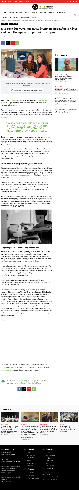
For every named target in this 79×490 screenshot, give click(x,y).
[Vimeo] (73, 1)
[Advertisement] (26, 338)
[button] (75, 14)
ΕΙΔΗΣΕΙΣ (9, 20)
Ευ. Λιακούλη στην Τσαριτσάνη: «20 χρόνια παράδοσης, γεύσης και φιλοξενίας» (67, 429)
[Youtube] (76, 1)
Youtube (37, 478)
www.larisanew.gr (7, 370)
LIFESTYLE (58, 73)
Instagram (31, 475)
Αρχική (3, 20)
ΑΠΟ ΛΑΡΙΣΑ (58, 97)
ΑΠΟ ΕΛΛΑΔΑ (17, 20)
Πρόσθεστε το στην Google (28, 90)
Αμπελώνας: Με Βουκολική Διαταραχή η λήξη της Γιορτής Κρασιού (66, 110)
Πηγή (3, 320)
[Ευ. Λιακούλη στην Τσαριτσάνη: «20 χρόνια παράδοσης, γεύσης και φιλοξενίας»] (69, 417)
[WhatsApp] (17, 43)
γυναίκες (13, 100)
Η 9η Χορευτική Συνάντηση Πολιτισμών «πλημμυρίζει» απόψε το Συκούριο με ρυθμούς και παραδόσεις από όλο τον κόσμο (66, 101)
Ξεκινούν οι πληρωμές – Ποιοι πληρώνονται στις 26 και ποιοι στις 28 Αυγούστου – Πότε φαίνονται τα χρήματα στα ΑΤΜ (66, 90)
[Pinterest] (12, 43)
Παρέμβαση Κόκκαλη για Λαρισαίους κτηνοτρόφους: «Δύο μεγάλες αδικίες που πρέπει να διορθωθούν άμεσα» (49, 429)
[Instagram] (68, 1)
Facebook (31, 472)
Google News (36, 380)
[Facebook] (65, 1)
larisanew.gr (23, 380)
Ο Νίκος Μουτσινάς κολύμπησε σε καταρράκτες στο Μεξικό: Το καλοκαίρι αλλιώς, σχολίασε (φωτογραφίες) (66, 77)
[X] (71, 1)
